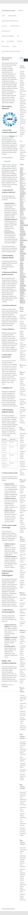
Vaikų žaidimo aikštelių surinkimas (23, 566)
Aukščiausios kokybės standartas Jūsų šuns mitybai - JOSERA (23, 508)
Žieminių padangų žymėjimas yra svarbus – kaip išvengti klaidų (23, 325)
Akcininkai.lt (5, 686)
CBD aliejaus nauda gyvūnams (22, 617)
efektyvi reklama (21, 172)
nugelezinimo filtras (22, 198)
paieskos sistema (21, 204)
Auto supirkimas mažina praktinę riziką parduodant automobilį (23, 548)
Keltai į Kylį (4, 26)
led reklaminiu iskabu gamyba (23, 193)
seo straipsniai (23, 246)
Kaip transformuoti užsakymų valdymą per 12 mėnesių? (23, 673)
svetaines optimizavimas (22, 294)
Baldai (3, 15)
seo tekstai (22, 265)
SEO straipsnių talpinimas (8, 10)
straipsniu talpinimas (23, 288)
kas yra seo (22, 190)
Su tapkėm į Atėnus (14, 26)
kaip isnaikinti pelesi (22, 180)
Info (3, 41)
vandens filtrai (22, 300)
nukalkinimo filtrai (22, 200)
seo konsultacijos (22, 216)
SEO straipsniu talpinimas (22, 539)
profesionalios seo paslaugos (22, 209)
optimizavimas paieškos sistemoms (22, 202)
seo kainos (22, 213)
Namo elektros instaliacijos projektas (23, 195)
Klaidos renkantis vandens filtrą (23, 758)
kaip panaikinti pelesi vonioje (23, 189)
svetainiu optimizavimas (22, 296)
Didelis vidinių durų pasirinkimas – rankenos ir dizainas (23, 94)
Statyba (14, 46)
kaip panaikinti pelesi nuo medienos (23, 186)
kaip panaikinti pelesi (23, 184)
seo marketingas (23, 217)
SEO (18, 36)
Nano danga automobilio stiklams (22, 765)
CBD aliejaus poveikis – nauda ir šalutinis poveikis (22, 455)
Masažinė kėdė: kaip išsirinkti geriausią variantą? (22, 85)
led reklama (22, 191)
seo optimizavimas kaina (23, 236)
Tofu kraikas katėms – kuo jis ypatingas (23, 727)
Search (21, 57)
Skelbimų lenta (5, 46)
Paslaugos (19, 41)
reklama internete (21, 211)
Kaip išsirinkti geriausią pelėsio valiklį (23, 105)
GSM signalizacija (6, 31)
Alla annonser (10, 41)
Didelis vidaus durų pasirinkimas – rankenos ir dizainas (23, 558)
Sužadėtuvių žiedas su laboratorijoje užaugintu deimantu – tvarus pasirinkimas (23, 861)
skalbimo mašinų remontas (22, 271)
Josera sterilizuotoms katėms (22, 604)
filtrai (21, 176)
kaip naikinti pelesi (22, 182)
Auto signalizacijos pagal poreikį (23, 152)
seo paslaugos (23, 240)
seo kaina (22, 212)
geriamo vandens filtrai (22, 178)
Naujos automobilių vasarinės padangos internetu (22, 574)
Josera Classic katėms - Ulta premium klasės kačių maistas (23, 499)
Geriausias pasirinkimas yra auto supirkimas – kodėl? (22, 639)
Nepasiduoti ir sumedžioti (8, 36)
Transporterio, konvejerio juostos (10, 21)
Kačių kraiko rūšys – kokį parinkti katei (23, 713)
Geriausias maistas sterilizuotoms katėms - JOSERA (23, 489)
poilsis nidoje (22, 207)
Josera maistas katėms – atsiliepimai (23, 610)
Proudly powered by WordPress (8, 908)
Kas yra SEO (7, 161)
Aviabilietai (20, 10)
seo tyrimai (22, 269)
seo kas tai (22, 214)
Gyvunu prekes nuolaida (22, 689)
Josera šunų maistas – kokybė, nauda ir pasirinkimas (22, 381)
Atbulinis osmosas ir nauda (22, 680)
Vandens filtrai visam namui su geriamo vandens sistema (23, 831)
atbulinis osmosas (21, 168)
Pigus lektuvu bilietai (22, 309)
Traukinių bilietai (12, 15)
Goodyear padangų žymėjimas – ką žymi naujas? (22, 584)
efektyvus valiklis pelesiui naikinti (23, 174)
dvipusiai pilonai (21, 170)
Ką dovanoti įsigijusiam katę (22, 623)
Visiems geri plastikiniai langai (22, 146)
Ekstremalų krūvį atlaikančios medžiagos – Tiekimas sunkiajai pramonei (22, 875)
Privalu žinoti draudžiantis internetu (11, 51)
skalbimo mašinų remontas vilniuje (23, 273)
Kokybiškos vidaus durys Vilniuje (23, 446)
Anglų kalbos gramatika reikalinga (23, 157)
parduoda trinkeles (22, 206)
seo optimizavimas (23, 230)
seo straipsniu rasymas (23, 255)
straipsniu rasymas (23, 279)
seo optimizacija (24, 222)
